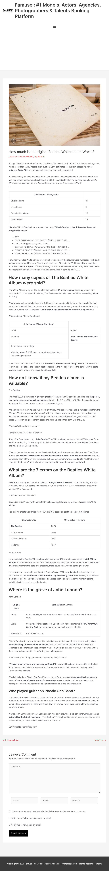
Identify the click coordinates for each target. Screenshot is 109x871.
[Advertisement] (54, 50)
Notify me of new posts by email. (26, 825)
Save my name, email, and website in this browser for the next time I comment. (49, 811)
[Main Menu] (54, 26)
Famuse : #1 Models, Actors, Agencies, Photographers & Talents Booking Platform (58, 10)
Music (30, 156)
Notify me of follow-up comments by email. (31, 818)
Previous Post (10, 740)
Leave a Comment (17, 156)
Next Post (100, 740)
